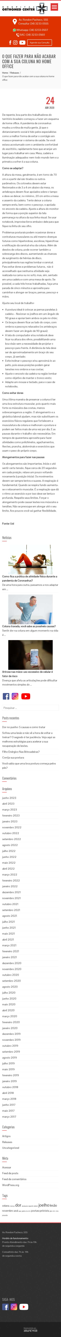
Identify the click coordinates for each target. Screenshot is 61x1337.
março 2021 (9, 945)
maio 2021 (8, 933)
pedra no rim (26, 1211)
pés (51, 1211)
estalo (36, 1206)
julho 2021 (8, 921)
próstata (44, 1210)
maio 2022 (9, 862)
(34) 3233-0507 (38, 30)
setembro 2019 (11, 1051)
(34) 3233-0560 (35, 34)
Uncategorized (10, 1147)
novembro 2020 (11, 969)
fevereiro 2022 (11, 880)
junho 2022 (9, 857)
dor (18, 1205)
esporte (30, 1206)
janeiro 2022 (10, 886)
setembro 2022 (11, 839)
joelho (43, 1205)
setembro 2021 (11, 910)
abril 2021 (8, 939)
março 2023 (9, 809)
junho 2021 (9, 927)
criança (12, 1206)
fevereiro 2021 (10, 951)
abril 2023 (8, 803)
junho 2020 (9, 998)
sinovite (5, 1215)
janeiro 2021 (9, 957)
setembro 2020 (11, 980)
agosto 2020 (10, 986)
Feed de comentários (14, 1179)
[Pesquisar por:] (30, 706)
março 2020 (9, 1016)
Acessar (6, 1167)
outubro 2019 (10, 1045)
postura (35, 1210)
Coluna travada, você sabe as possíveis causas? (29, 626)
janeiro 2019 (9, 1081)
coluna (5, 1205)
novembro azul (10, 1210)
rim (53, 1211)
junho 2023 (9, 798)
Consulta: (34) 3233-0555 (33, 23)
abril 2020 (8, 1010)
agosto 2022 (10, 845)
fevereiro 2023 (11, 815)
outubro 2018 (10, 1087)
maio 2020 (8, 1004)
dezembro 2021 (11, 892)
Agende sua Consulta (39, 42)
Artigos (6, 1136)
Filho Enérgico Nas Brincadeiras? (21, 751)
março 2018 (9, 1099)
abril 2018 (8, 1093)
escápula (25, 1206)
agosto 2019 (9, 1057)
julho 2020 (8, 992)
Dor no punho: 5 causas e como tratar (23, 727)
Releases (7, 1142)
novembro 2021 (11, 898)
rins (57, 1211)
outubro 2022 (10, 833)
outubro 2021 (10, 904)
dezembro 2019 (11, 1034)
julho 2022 (9, 851)
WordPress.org (10, 1185)
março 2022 (9, 874)
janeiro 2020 (9, 1028)
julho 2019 (8, 1063)
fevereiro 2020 (11, 1022)
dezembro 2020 (11, 963)
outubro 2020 (10, 975)
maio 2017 (8, 1110)
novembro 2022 (11, 827)
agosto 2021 (9, 915)
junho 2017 (9, 1104)
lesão (53, 1205)
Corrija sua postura (13, 757)
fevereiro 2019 (10, 1075)
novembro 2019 (11, 1040)
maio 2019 (8, 1069)
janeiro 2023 (9, 821)
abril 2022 (8, 868)
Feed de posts (10, 1173)
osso (20, 1211)
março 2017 (9, 1116)
